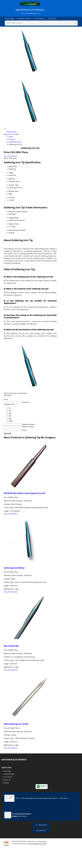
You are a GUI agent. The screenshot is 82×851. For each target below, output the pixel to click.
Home (10, 137)
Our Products (39, 19)
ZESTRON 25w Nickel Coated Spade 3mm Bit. (25, 493)
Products (11, 139)
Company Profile (24, 19)
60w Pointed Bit (11, 646)
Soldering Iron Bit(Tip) (14, 568)
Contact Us (52, 19)
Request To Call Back (11, 134)
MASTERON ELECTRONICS (30, 11)
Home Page (9, 19)
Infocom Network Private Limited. (37, 843)
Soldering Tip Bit (14, 142)
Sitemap (6, 783)
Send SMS (42, 830)
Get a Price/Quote (10, 156)
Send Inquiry (11, 132)
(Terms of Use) (42, 841)
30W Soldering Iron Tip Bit (16, 724)
